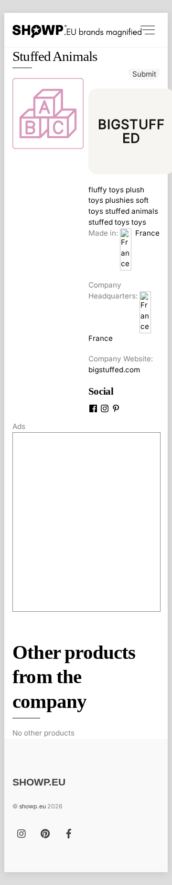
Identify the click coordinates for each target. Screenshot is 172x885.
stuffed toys (108, 222)
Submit (144, 74)
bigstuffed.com (114, 369)
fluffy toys (106, 189)
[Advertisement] (86, 522)
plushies (119, 200)
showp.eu (32, 806)
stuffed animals (131, 211)
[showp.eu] (76, 30)
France (145, 233)
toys (138, 222)
